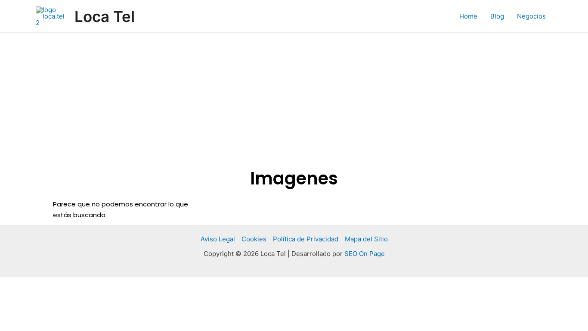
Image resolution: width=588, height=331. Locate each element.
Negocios (531, 16)
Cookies (253, 239)
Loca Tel (104, 16)
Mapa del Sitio (366, 239)
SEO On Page (364, 254)
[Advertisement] (294, 97)
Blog (497, 16)
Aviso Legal (218, 239)
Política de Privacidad (305, 239)
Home (468, 16)
